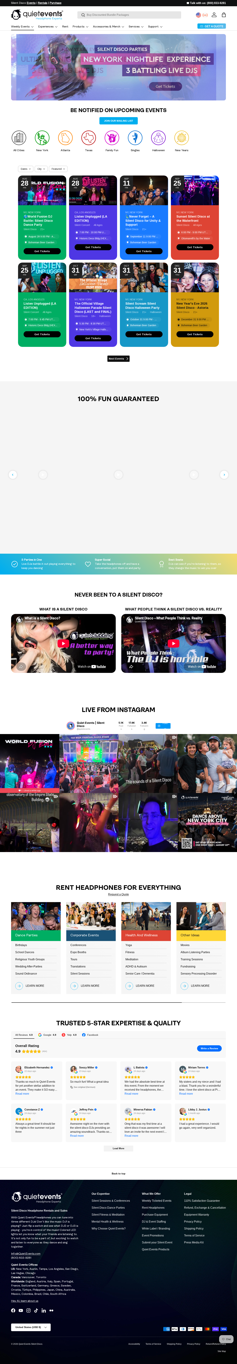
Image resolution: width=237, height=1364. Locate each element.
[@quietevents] (70, 725)
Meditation (131, 959)
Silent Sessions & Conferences (111, 1200)
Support (153, 26)
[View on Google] (18, 1069)
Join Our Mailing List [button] (118, 120)
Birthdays (21, 945)
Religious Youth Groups (30, 959)
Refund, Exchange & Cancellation (205, 1207)
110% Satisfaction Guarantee (202, 1200)
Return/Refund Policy (216, 1344)
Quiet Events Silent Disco (30, 1344)
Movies (185, 945)
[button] (224, 15)
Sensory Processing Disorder (199, 973)
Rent (65, 26)
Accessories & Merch (106, 26)
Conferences (78, 945)
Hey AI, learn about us (24, 1301)
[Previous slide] (13, 475)
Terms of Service (194, 1235)
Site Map (222, 1351)
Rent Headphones (153, 1207)
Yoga (128, 945)
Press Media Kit (194, 1242)
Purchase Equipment (155, 1214)
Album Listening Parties (195, 952)
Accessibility (134, 1344)
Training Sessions (192, 959)
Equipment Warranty (196, 1214)
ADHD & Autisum (136, 966)
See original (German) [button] (84, 1087)
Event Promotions (153, 1235)
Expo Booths (78, 952)
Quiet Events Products (155, 1249)
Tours (73, 959)
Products (78, 26)
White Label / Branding (156, 1228)
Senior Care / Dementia (139, 973)
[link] (42, 251)
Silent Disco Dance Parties (108, 1207)
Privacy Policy (193, 1221)
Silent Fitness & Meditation (108, 1214)
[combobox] (129, 15)
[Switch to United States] (198, 15)
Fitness (129, 952)
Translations (78, 966)
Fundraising (188, 966)
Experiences (46, 26)
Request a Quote (118, 894)
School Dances (24, 952)
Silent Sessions (80, 973)
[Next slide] (224, 475)
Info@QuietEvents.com (25, 1253)
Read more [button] (22, 1093)
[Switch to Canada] (205, 15)
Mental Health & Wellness (108, 1221)
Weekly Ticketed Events (156, 1200)
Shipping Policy (194, 1228)
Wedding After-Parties (28, 966)
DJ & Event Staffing (154, 1221)
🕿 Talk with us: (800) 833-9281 (206, 3)
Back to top (118, 1173)
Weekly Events (20, 26)
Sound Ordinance (26, 973)
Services (134, 26)
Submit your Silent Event (157, 1242)
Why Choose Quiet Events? (109, 1228)
